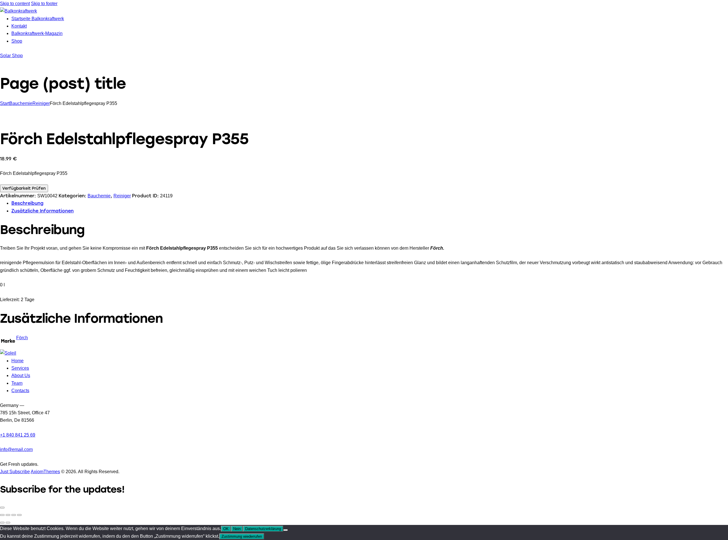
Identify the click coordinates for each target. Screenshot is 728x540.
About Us (20, 375)
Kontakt (19, 26)
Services (20, 368)
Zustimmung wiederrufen (242, 536)
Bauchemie (20, 103)
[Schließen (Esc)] (19, 515)
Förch (22, 337)
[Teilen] (13, 515)
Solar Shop (11, 55)
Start (4, 103)
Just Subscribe (15, 471)
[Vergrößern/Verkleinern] (2, 515)
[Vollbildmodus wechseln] (8, 515)
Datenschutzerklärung (263, 529)
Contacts (20, 390)
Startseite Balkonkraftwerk (37, 18)
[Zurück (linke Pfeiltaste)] (2, 523)
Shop (16, 41)
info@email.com (16, 449)
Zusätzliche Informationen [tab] (42, 211)
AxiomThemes (45, 471)
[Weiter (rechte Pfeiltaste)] (8, 523)
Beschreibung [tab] (27, 203)
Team (16, 383)
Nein (237, 529)
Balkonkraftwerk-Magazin (37, 33)
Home (17, 360)
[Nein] (285, 530)
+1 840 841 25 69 (17, 435)
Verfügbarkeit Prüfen (24, 188)
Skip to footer (44, 3)
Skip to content (15, 3)
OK (226, 529)
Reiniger (41, 103)
